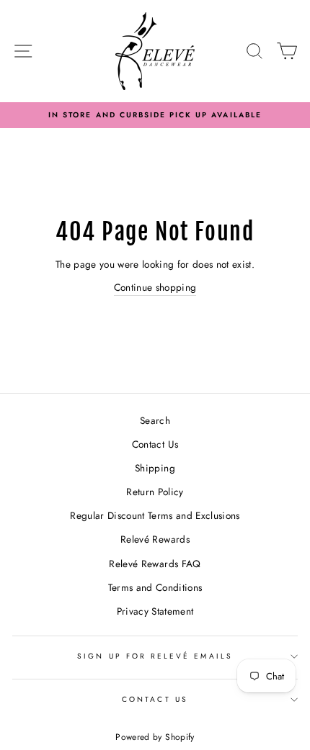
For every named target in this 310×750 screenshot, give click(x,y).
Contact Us (155, 444)
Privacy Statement (155, 611)
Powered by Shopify (154, 737)
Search (155, 420)
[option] (155, 115)
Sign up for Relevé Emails (155, 656)
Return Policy (154, 491)
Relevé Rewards (155, 539)
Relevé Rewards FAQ (154, 563)
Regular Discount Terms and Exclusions (155, 515)
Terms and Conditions (155, 587)
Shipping (155, 468)
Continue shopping (155, 287)
